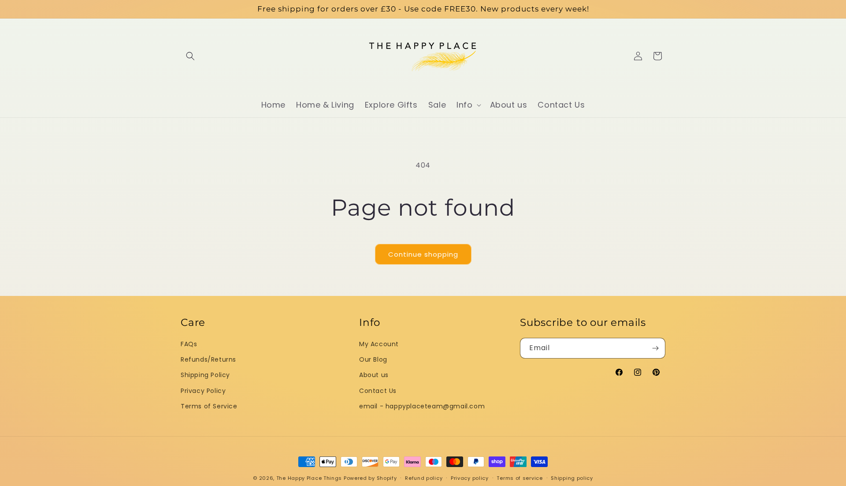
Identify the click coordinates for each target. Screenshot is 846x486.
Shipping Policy (205, 374)
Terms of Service (209, 405)
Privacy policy (470, 477)
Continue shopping (423, 254)
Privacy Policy (203, 390)
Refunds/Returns (208, 359)
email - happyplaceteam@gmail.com (422, 405)
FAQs (189, 344)
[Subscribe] (655, 348)
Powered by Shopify (370, 478)
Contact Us (378, 390)
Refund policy (423, 477)
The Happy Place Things (309, 478)
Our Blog (373, 359)
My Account (379, 344)
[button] (190, 56)
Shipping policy (572, 477)
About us (374, 374)
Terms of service (519, 477)
